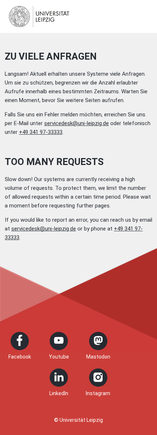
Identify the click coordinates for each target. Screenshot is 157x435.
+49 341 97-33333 (40, 132)
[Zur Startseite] (39, 16)
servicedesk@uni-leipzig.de (76, 123)
